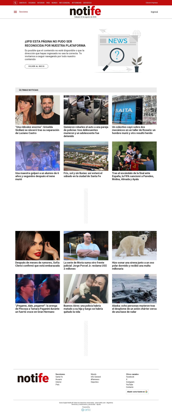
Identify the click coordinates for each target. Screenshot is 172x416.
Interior (40, 3)
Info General (64, 3)
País (48, 3)
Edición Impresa (152, 3)
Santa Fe (23, 3)
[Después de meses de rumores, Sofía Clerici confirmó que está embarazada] (37, 245)
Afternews (76, 3)
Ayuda (99, 404)
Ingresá (154, 12)
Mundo (54, 3)
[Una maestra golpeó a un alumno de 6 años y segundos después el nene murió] (37, 156)
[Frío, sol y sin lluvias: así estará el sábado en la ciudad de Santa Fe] (86, 156)
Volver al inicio (36, 66)
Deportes (87, 3)
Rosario (32, 3)
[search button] (15, 2)
